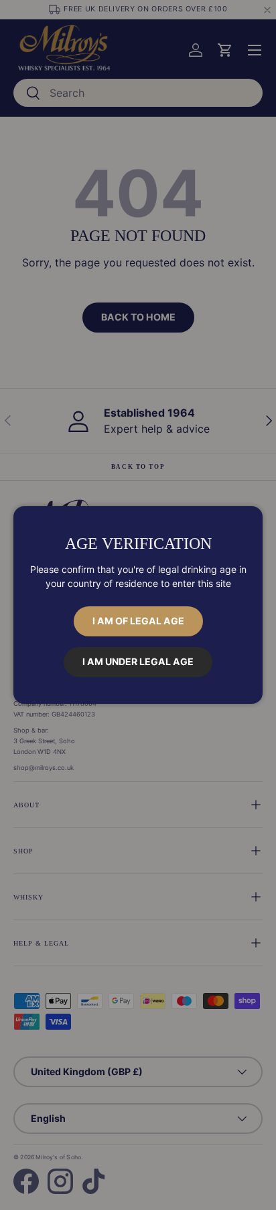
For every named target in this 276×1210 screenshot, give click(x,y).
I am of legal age (138, 620)
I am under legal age (138, 661)
